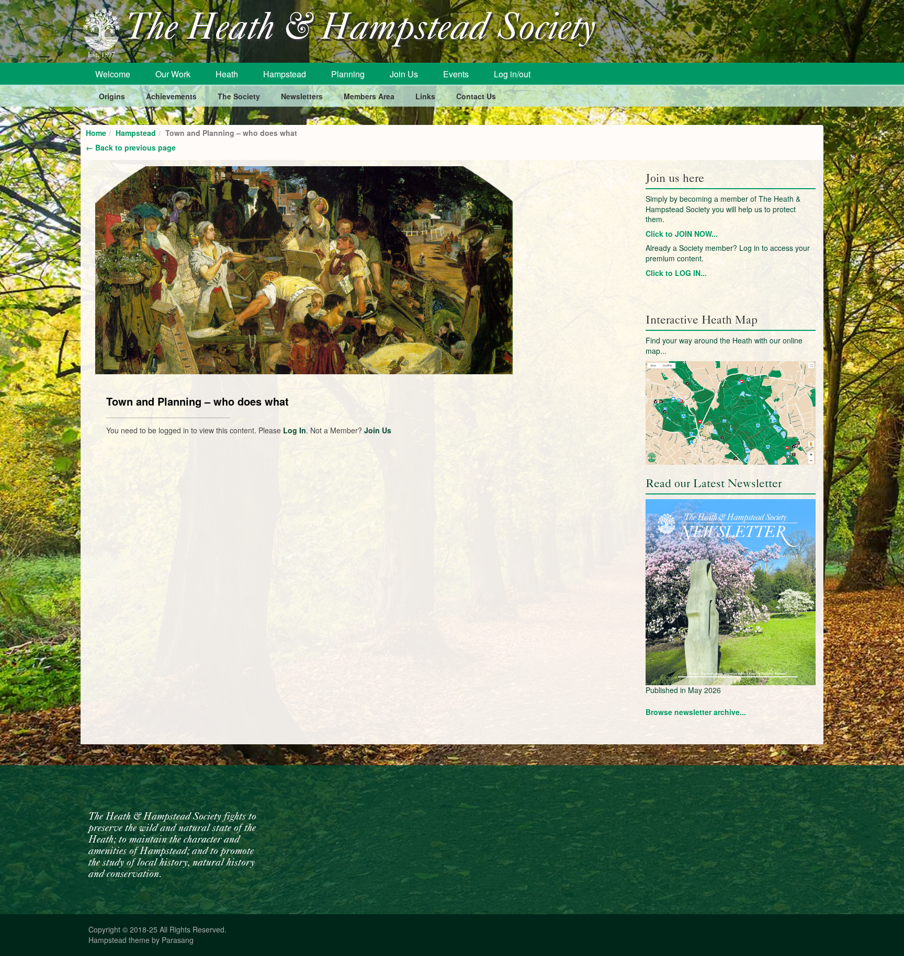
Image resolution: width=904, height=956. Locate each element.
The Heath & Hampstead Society (360, 30)
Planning (348, 74)
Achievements (171, 96)
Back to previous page (131, 147)
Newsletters (302, 96)
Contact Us (476, 96)
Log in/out (512, 74)
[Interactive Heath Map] (731, 413)
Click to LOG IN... (676, 273)
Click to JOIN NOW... (682, 233)
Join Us (404, 74)
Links (425, 96)
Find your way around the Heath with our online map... (724, 345)
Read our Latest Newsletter (714, 483)
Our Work (172, 74)
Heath (227, 74)
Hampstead (284, 74)
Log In (294, 430)
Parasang (178, 940)
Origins (112, 96)
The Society (239, 96)
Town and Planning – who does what (197, 401)
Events (456, 74)
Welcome (112, 74)
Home (96, 133)
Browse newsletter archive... (696, 712)
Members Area (369, 96)
